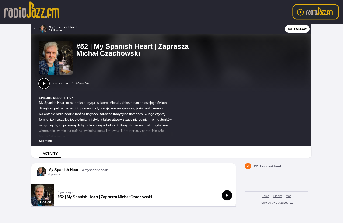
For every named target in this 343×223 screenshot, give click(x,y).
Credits (277, 196)
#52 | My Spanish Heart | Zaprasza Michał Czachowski (105, 197)
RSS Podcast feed (267, 166)
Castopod (282, 202)
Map (288, 196)
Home (265, 196)
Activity (50, 153)
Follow (300, 29)
